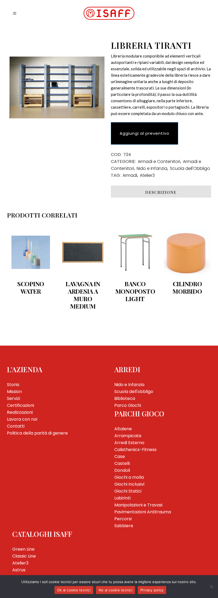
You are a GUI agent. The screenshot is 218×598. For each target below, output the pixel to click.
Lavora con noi (22, 419)
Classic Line (24, 556)
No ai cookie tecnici (115, 590)
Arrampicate (127, 436)
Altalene (123, 429)
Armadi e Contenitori (159, 161)
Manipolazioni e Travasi (138, 505)
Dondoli (122, 470)
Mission (14, 391)
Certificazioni (20, 405)
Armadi (130, 175)
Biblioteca (124, 398)
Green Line (23, 549)
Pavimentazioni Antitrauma (142, 512)
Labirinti (122, 498)
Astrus (19, 570)
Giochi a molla (129, 477)
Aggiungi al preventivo (144, 133)
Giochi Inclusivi (129, 484)
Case (119, 456)
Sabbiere (123, 526)
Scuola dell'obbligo (133, 391)
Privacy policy (152, 590)
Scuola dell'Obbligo (190, 168)
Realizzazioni (20, 412)
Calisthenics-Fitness (135, 450)
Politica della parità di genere (37, 433)
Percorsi (123, 519)
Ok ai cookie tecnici (74, 590)
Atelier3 (147, 175)
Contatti (15, 426)
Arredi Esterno (129, 443)
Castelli (122, 463)
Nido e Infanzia (152, 168)
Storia (13, 385)
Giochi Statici (127, 491)
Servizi (13, 398)
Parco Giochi (127, 405)
